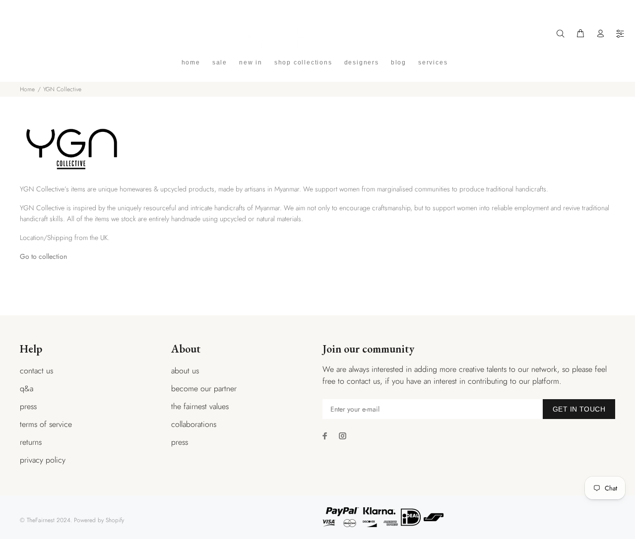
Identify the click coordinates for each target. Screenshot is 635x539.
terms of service (46, 424)
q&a (26, 388)
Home (27, 89)
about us (185, 370)
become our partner (204, 388)
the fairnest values (200, 406)
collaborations (193, 424)
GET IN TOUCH (579, 409)
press (28, 406)
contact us (36, 370)
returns (31, 442)
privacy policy (42, 460)
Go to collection (43, 256)
